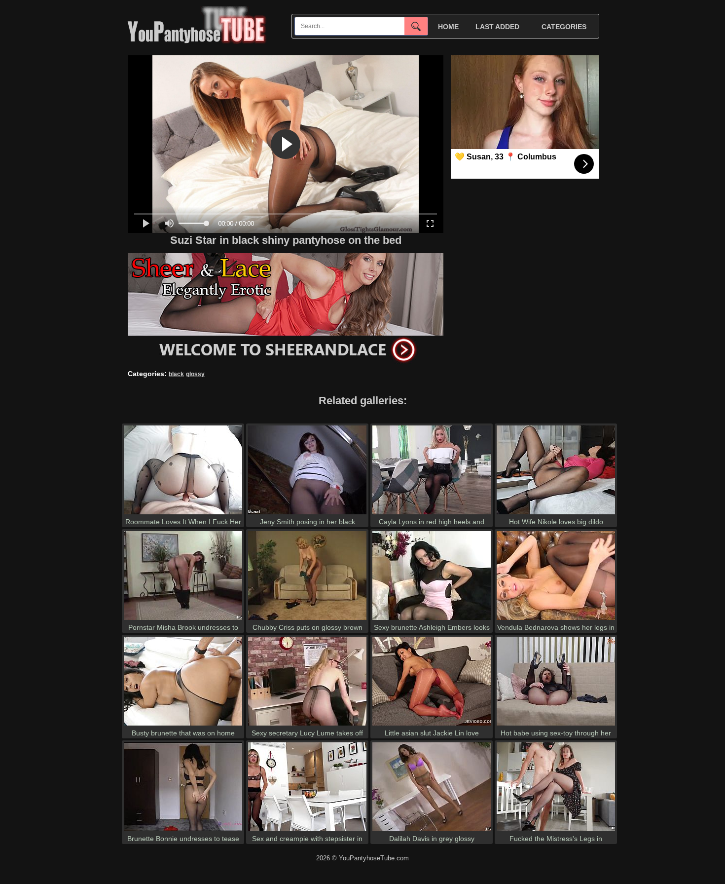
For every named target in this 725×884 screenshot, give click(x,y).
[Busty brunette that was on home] (183, 725)
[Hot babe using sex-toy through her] (556, 725)
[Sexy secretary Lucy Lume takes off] (307, 725)
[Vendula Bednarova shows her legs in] (556, 619)
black (176, 374)
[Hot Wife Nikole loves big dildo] (556, 514)
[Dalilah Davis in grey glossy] (431, 831)
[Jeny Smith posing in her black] (307, 514)
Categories (564, 27)
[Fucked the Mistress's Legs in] (556, 831)
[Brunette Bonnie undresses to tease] (183, 831)
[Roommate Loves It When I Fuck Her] (183, 514)
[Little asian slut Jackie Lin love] (431, 725)
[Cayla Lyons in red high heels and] (431, 514)
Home (448, 27)
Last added (497, 27)
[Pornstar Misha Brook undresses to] (183, 619)
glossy (195, 374)
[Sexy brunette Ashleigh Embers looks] (431, 619)
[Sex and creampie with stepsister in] (307, 831)
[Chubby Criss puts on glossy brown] (307, 619)
